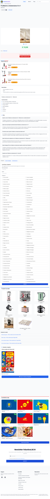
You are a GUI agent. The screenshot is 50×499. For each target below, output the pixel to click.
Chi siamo (20, 473)
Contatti (19, 483)
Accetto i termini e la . (17, 458)
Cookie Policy (20, 487)
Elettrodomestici (14, 160)
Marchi (29, 1)
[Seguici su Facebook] (2, 477)
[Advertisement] (25, 19)
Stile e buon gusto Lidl (8, 3)
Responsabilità (20, 489)
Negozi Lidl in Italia (21, 480)
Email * (3, 171)
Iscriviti (25, 461)
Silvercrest (5, 50)
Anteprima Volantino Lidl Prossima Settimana (24, 478)
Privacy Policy (20, 485)
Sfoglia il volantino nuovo (25, 56)
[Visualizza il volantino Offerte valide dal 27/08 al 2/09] (25, 362)
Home (24, 1)
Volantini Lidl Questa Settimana (23, 475)
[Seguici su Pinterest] (5, 477)
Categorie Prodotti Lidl (22, 482)
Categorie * (4, 175)
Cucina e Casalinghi (8, 160)
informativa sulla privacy (20, 458)
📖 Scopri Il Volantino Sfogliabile (25, 376)
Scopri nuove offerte (25, 442)
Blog (34, 1)
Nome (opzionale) (5, 167)
